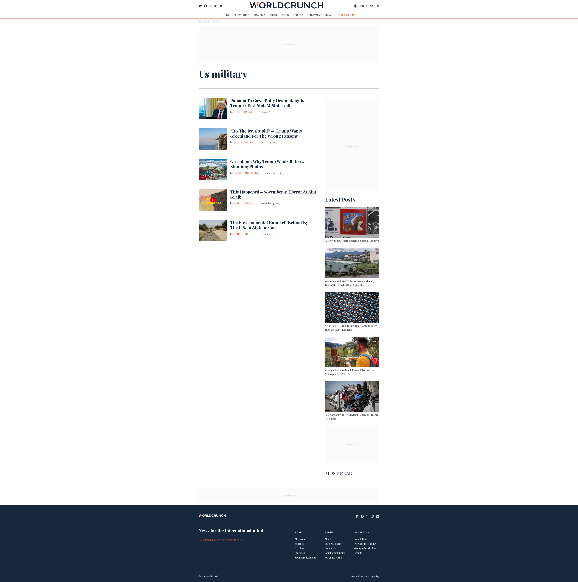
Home (226, 15)
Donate (358, 552)
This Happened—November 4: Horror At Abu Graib (273, 194)
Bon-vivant (314, 15)
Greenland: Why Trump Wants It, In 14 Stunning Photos (267, 164)
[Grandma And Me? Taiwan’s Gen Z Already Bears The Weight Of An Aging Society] (352, 263)
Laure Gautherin (245, 173)
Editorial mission (334, 543)
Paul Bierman (243, 142)
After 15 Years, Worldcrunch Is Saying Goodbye (352, 240)
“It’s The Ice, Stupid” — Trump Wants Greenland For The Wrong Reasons (266, 133)
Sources (299, 543)
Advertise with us (334, 557)
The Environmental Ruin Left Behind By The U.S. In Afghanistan (269, 225)
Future (273, 15)
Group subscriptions (365, 548)
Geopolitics (241, 15)
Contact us (330, 548)
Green (285, 15)
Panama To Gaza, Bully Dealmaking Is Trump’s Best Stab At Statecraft (267, 103)
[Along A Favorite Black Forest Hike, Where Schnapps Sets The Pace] (352, 352)
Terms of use (357, 576)
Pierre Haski (242, 112)
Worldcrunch (204, 21)
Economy (259, 15)
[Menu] (377, 6)
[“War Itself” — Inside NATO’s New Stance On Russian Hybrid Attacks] (352, 308)
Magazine (300, 539)
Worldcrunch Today (365, 543)
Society (298, 15)
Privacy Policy (372, 576)
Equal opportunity (335, 552)
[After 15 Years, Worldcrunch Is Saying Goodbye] (352, 223)
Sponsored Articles (305, 557)
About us (329, 539)
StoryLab (300, 552)
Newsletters (346, 15)
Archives (299, 548)
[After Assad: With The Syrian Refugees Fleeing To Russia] (352, 397)
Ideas (329, 15)
